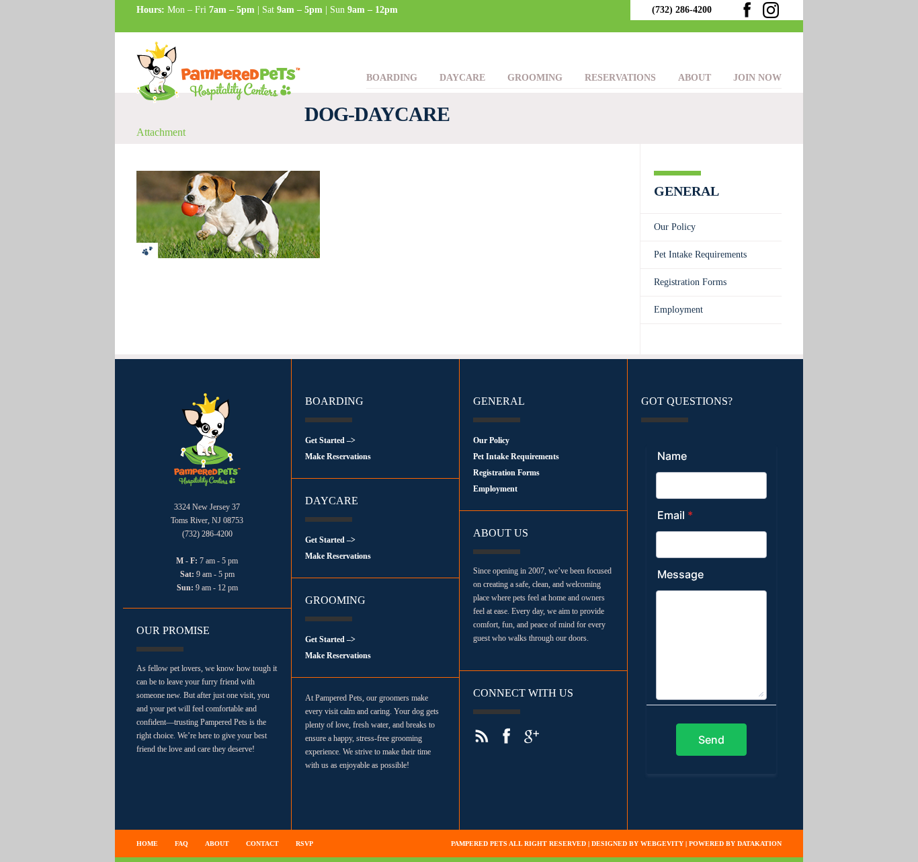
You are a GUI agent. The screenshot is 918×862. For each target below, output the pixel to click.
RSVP (304, 843)
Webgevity (661, 843)
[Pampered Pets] (220, 111)
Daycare (462, 78)
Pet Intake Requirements (700, 254)
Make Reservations (338, 456)
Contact (262, 843)
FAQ (181, 843)
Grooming (534, 78)
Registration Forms (690, 282)
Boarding (391, 78)
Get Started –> (330, 440)
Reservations (620, 78)
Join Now (757, 78)
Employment (678, 310)
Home (147, 843)
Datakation (759, 843)
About (694, 78)
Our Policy (675, 227)
